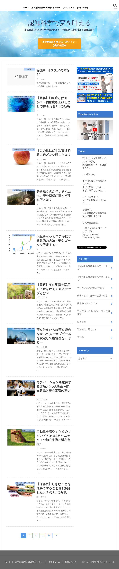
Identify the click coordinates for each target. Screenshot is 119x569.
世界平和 (81, 322)
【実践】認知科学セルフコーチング (93, 278)
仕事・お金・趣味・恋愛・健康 (92, 295)
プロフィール (68, 8)
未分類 (80, 337)
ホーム (26, 8)
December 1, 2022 (91, 238)
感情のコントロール (87, 303)
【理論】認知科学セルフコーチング (93, 268)
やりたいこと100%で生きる (90, 288)
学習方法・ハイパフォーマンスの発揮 (93, 312)
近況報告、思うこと (87, 329)
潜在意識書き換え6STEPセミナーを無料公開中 (59, 43)
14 (49, 535)
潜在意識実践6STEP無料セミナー (45, 8)
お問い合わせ (82, 8)
